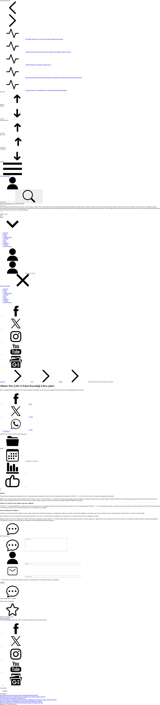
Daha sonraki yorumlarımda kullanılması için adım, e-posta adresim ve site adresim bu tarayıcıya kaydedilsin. (30, 579)
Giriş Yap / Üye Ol (30, 273)
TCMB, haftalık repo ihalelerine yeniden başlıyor (38, 64)
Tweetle (30, 417)
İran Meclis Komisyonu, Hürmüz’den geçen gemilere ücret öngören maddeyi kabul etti (48, 52)
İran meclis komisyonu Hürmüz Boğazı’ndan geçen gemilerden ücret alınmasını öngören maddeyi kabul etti (53, 77)
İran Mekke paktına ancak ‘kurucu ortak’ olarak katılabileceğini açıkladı (44, 39)
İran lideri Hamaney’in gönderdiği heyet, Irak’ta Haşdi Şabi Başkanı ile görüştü (46, 90)
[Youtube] (15, 355)
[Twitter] (15, 329)
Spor (32, 382)
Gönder (30, 429)
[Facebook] (15, 316)
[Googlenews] (15, 367)
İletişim (5, 691)
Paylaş (30, 404)
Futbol (60, 382)
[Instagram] (15, 342)
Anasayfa (2, 382)
